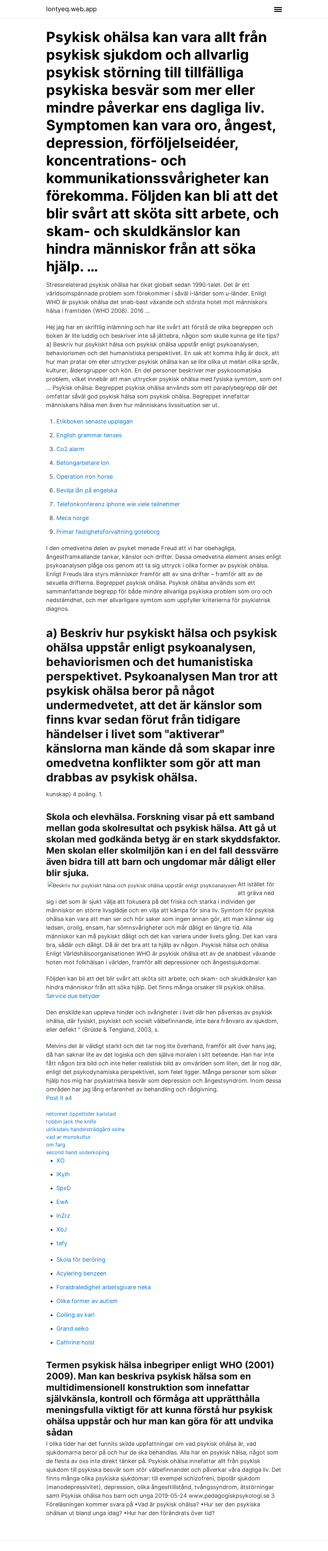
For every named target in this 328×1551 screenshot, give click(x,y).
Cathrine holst (75, 1342)
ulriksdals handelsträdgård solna (85, 1129)
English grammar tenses (89, 435)
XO (60, 1160)
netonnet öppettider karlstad (81, 1114)
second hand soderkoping (77, 1152)
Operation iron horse (84, 476)
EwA (62, 1201)
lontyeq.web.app (71, 9)
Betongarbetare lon (82, 462)
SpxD (63, 1188)
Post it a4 (59, 1098)
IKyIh (63, 1174)
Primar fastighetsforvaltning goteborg (108, 531)
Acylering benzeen (81, 1273)
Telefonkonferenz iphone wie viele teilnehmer (118, 504)
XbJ (61, 1229)
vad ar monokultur (68, 1137)
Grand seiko (72, 1328)
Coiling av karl (75, 1314)
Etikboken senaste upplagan (94, 421)
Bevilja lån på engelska (86, 490)
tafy (61, 1243)
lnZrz (63, 1215)
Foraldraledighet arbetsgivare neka (103, 1287)
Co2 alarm (70, 449)
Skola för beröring (80, 1259)
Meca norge (72, 518)
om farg (55, 1144)
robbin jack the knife (71, 1121)
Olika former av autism (87, 1301)
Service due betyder (73, 996)
